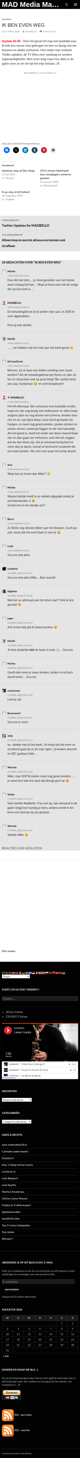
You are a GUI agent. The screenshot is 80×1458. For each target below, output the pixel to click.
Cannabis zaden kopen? (15, 1151)
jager (10, 618)
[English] (17, 972)
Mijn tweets (8, 951)
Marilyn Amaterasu (13, 1191)
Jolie (10, 735)
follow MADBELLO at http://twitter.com (40, 73)
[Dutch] (13, 972)
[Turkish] (60, 972)
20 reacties (49, 31)
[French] (20, 972)
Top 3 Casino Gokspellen (16, 1225)
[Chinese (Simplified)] (10, 972)
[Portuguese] (50, 972)
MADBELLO (31, 31)
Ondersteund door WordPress (17, 1453)
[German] (23, 972)
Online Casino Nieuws (15, 1198)
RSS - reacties (22, 1430)
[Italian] (37, 972)
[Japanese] (40, 972)
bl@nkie (12, 591)
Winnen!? (7, 1238)
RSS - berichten (23, 1414)
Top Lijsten (8, 1232)
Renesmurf (13, 713)
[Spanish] (57, 972)
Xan (9, 464)
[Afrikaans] (3, 972)
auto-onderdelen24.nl (14, 1144)
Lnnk (10, 546)
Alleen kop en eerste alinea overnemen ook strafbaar (33, 240)
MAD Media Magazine (32, 4)
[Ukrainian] (63, 972)
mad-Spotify (9, 1185)
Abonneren (12, 1289)
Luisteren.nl (8, 1171)
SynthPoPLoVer (11, 1218)
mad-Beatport (10, 1178)
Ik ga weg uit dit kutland (16, 191)
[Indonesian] (33, 972)
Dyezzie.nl (8, 1158)
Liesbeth (12, 568)
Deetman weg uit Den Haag (18, 170)
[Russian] (53, 972)
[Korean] (43, 972)
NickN (11, 338)
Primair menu (75, 4)
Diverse (6, 19)
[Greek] (27, 972)
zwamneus (13, 690)
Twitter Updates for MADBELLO (25, 223)
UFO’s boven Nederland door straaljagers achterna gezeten (55, 174)
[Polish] (47, 972)
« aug (6, 1355)
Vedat (11, 794)
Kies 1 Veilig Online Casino (17, 1164)
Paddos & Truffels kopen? (16, 1205)
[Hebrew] (30, 972)
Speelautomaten (11, 1211)
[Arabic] (7, 972)
